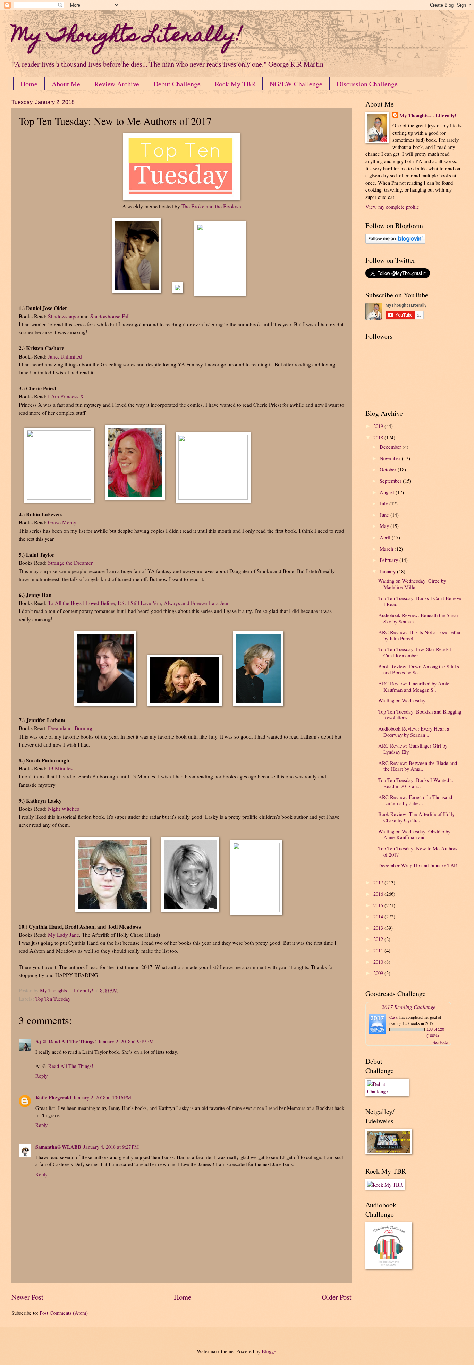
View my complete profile (392, 206)
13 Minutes (60, 768)
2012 (378, 938)
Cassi (393, 1017)
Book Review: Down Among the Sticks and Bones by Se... (418, 669)
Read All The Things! (70, 1065)
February (389, 559)
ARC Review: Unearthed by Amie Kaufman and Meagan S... (413, 686)
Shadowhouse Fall (110, 316)
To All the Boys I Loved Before (81, 602)
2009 (378, 972)
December (391, 446)
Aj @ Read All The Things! (65, 1041)
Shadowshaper (63, 316)
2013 (378, 927)
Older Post (337, 1297)
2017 (378, 882)
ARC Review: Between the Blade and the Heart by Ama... (417, 766)
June (385, 514)
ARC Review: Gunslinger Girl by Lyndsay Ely (412, 748)
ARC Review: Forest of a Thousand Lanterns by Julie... (415, 800)
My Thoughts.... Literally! (427, 115)
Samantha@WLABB (58, 1147)
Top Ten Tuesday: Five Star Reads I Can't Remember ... (415, 652)
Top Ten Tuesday (52, 998)
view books (440, 1042)
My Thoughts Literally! (126, 36)
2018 (378, 437)
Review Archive (116, 84)
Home (28, 84)
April (386, 537)
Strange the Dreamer (70, 562)
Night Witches (63, 808)
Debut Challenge (177, 84)
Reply (41, 1075)
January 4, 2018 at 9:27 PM (111, 1146)
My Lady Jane (63, 934)
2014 (378, 916)
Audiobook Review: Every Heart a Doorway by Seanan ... (413, 731)
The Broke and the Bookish (211, 206)
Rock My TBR (235, 84)
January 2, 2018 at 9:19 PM (126, 1041)
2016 (378, 893)
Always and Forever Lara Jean (197, 602)
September (391, 480)
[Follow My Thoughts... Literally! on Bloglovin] (395, 241)
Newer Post (27, 1297)
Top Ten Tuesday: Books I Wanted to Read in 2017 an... (416, 783)
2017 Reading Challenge (408, 1006)
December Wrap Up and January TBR (417, 865)
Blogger (270, 1351)
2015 (378, 905)
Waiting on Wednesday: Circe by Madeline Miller (412, 583)
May (385, 525)
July (384, 503)
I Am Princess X (66, 396)
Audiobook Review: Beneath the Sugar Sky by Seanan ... (418, 618)
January (388, 571)
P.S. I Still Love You (139, 602)
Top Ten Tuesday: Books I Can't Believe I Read (419, 601)
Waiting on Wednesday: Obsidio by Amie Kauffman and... (414, 834)
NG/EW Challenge (296, 84)
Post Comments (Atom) (64, 1312)
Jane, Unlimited (65, 356)
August (388, 492)
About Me (66, 84)
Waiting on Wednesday (401, 700)
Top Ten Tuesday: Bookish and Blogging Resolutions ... (419, 714)
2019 (378, 425)
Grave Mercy (62, 522)
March (387, 548)
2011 (378, 950)
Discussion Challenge (367, 84)
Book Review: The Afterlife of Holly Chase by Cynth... (416, 817)
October (389, 469)
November (391, 458)
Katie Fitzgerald (53, 1097)
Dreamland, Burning (70, 728)
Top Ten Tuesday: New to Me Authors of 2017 (417, 851)
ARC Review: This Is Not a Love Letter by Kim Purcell (419, 635)
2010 (378, 961)
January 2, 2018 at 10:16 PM (102, 1097)
